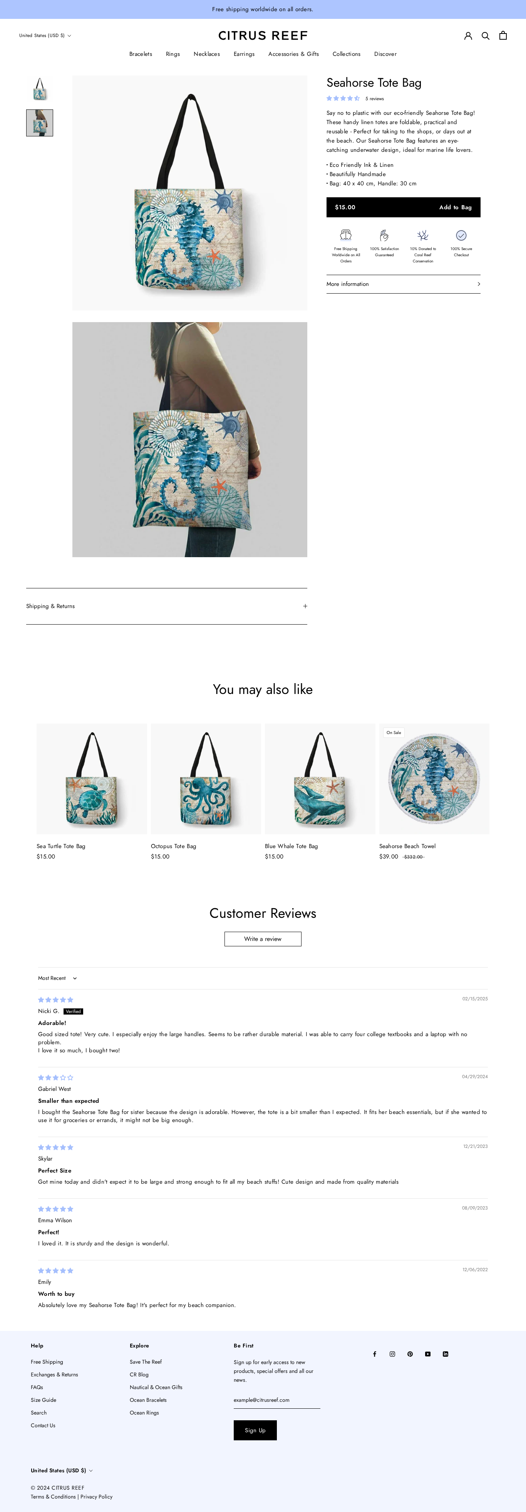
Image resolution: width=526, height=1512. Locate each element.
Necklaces (207, 54)
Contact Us (43, 1425)
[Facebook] (374, 1353)
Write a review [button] (262, 938)
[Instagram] (392, 1353)
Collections (346, 54)
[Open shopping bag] (503, 35)
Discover (385, 54)
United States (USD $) (42, 35)
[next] (502, 784)
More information (348, 284)
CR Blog (139, 1374)
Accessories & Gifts (293, 54)
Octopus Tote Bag (174, 846)
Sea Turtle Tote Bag (61, 846)
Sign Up (255, 1430)
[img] (55, 1000)
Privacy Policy (96, 1496)
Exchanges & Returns (54, 1374)
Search (39, 1412)
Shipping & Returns (50, 606)
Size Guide (43, 1400)
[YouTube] (428, 1353)
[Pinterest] (410, 1353)
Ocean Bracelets (148, 1400)
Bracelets (140, 54)
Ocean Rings (144, 1412)
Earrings (244, 54)
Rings (173, 54)
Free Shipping (47, 1362)
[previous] (24, 784)
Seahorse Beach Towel (407, 846)
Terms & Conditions (53, 1496)
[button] (344, 98)
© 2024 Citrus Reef (57, 1488)
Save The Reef (146, 1362)
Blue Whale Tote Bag (291, 846)
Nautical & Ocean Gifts (156, 1387)
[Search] (486, 35)
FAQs (37, 1387)
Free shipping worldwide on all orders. (262, 9)
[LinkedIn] (445, 1353)
